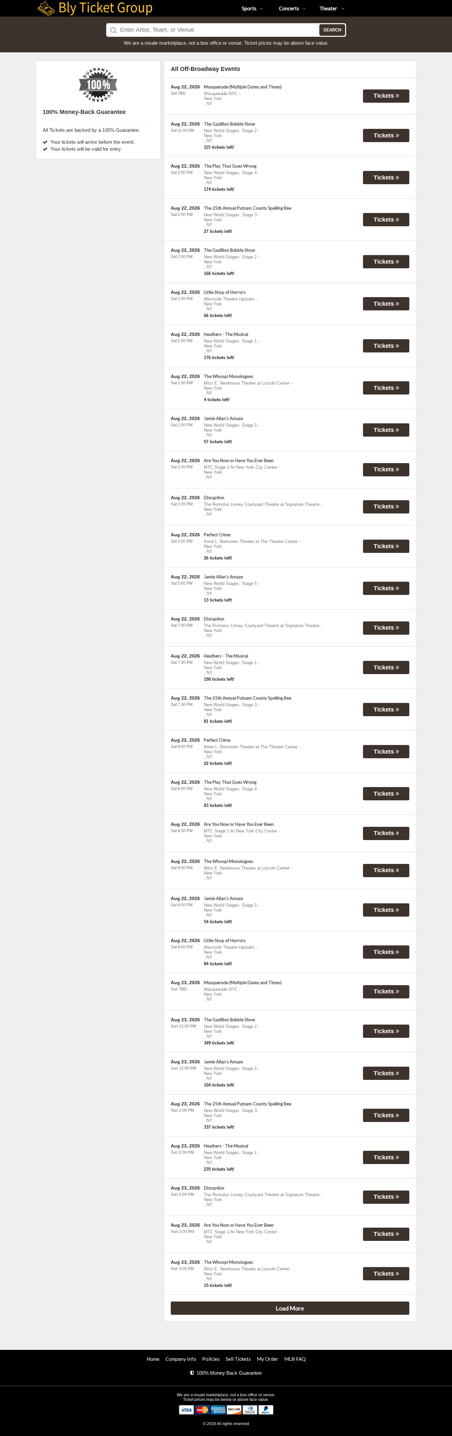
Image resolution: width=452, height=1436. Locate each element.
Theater (328, 8)
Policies (211, 1359)
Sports (249, 8)
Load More (290, 1308)
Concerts (289, 8)
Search (332, 29)
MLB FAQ (295, 1359)
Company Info (180, 1359)
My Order (267, 1359)
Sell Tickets (238, 1359)
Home (153, 1359)
